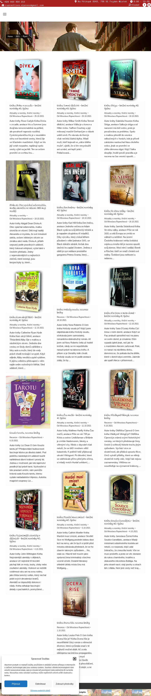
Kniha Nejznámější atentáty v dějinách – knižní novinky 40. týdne (25, 538)
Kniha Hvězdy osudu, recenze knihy (72, 311)
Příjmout (16, 684)
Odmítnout (40, 684)
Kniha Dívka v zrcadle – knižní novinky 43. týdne (25, 107)
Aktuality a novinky (18, 113)
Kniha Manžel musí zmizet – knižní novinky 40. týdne (75, 518)
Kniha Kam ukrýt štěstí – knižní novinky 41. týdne (25, 318)
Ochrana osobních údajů (40, 691)
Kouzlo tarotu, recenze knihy (25, 433)
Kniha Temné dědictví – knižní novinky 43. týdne (72, 107)
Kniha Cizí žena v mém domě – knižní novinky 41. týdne (120, 314)
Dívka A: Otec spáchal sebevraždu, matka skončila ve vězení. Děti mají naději (28, 208)
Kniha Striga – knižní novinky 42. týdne (121, 107)
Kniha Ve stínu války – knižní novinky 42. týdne (119, 212)
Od (21, 116)
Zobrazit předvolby (65, 684)
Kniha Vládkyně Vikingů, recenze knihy (121, 416)
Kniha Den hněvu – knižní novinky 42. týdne (75, 209)
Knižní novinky (33, 113)
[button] (74, 658)
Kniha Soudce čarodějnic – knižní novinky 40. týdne (121, 522)
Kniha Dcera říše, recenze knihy (73, 623)
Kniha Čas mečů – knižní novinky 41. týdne (74, 416)
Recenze (60, 317)
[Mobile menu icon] (4, 14)
